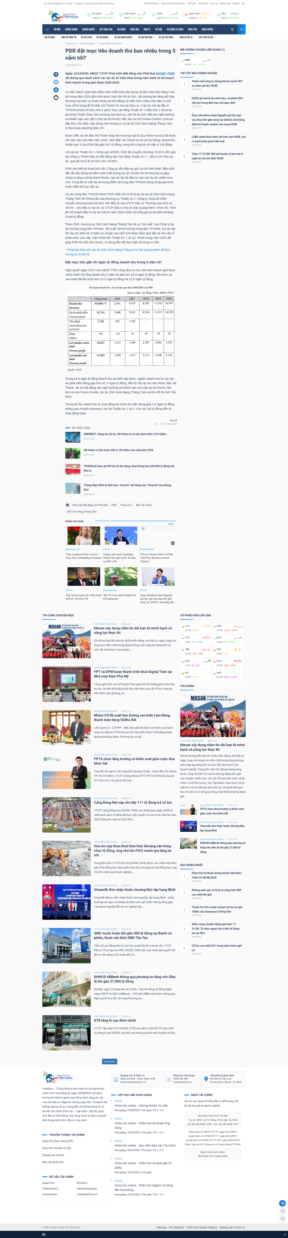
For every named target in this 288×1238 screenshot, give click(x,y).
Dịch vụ (213, 3)
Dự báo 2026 (81, 427)
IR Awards (203, 3)
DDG (187, 661)
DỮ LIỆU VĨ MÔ (86, 37)
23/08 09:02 (196, 915)
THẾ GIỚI (158, 29)
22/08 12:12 (126, 711)
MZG (219, 661)
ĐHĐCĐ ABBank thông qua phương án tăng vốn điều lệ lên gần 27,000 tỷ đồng (223, 847)
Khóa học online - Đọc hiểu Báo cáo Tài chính (145, 1145)
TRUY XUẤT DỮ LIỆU (206, 37)
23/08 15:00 (196, 954)
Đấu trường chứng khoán (173, 3)
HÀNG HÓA (134, 29)
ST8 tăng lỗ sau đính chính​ (115, 1020)
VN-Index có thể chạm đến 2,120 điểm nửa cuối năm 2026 (118, 450)
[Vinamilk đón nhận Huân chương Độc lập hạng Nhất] (66, 901)
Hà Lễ (173, 420)
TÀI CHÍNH (121, 29)
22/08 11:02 (126, 755)
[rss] (243, 3)
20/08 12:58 (196, 128)
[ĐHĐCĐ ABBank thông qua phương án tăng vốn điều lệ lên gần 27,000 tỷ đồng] (66, 989)
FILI (156, 424)
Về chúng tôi (176, 1227)
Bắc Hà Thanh (144, 505)
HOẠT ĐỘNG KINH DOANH (105, 624)
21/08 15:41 (126, 1016)
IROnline (82, 1183)
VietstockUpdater (87, 1188)
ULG (187, 626)
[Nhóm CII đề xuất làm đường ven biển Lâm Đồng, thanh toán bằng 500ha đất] (66, 727)
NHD (219, 672)
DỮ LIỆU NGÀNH (102, 37)
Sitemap (161, 1227)
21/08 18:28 (196, 106)
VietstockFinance (151, 3)
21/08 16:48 (126, 886)
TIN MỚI (57, 29)
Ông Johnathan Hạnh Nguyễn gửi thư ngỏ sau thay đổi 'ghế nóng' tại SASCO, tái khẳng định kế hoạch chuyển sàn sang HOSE (218, 120)
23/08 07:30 (196, 881)
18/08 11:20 (196, 145)
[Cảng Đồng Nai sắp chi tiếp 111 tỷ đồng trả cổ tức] (66, 814)
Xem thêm (109, 1061)
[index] (89, 14)
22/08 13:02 (126, 624)
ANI (187, 672)
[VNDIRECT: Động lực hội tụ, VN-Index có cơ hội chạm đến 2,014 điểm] (72, 437)
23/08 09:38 (196, 898)
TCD (187, 637)
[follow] (44, 1234)
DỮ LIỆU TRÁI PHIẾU (166, 37)
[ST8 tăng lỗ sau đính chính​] (66, 1032)
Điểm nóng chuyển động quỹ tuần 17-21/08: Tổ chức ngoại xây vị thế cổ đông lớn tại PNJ (215, 929)
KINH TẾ (147, 29)
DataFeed (48, 1183)
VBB (187, 649)
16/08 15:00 (196, 162)
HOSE (161, 73)
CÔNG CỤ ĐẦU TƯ (186, 37)
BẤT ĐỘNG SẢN (106, 29)
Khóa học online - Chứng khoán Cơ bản (141, 1105)
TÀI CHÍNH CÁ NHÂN (175, 29)
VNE (218, 649)
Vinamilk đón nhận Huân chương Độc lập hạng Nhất (134, 890)
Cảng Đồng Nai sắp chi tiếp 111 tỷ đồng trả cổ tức (133, 803)
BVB (218, 637)
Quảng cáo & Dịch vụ (232, 1227)
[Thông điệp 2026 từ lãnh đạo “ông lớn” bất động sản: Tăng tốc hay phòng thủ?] (72, 489)
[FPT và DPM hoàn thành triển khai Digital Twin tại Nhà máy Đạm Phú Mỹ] (66, 683)
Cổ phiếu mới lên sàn (195, 615)
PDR (170, 73)
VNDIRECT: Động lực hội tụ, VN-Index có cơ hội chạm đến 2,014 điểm (125, 434)
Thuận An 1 (126, 505)
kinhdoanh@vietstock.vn (133, 1082)
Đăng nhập (225, 3)
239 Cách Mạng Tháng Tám (81, 511)
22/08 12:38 (126, 668)
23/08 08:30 (196, 937)
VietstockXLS (50, 1188)
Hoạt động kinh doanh (192, 741)
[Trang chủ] (57, 1076)
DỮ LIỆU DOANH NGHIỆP (123, 37)
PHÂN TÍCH (192, 29)
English (236, 3)
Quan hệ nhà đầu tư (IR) (56, 1148)
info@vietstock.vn (182, 1082)
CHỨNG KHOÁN (71, 29)
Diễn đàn (192, 3)
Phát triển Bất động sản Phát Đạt (90, 505)
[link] (232, 29)
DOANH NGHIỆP (88, 29)
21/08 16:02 (126, 973)
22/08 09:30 (126, 798)
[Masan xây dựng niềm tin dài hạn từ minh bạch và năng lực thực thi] (66, 640)
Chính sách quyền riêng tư (201, 1227)
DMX (219, 626)
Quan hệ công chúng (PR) (57, 1141)
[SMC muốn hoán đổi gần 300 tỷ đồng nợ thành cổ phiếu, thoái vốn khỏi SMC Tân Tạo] (66, 945)
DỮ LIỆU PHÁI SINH (145, 37)
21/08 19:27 (196, 89)
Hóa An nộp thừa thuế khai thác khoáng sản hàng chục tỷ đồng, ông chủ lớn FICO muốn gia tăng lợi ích (133, 850)
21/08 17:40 (126, 842)
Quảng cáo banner (53, 1155)
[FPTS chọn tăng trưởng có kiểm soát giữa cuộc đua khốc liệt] (66, 771)
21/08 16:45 (126, 929)
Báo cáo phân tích (53, 1162)
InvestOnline (49, 1194)
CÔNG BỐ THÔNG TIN (68, 37)
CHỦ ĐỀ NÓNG (49, 37)
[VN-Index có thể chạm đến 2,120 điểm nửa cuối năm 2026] (72, 454)
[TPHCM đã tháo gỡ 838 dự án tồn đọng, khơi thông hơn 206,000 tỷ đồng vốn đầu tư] (72, 470)
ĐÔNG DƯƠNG (207, 29)
